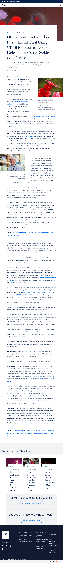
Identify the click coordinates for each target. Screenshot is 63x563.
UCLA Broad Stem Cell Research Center (29, 295)
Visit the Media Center (33, 520)
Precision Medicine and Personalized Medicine (35, 433)
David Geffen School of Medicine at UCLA (36, 292)
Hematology (42, 430)
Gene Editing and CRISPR (29, 430)
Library (50, 539)
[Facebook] (3, 549)
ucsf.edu (40, 378)
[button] (60, 5)
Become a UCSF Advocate (25, 532)
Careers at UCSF (40, 548)
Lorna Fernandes (13, 70)
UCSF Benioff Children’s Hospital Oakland (41, 116)
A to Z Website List (41, 532)
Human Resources (53, 537)
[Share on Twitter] (54, 561)
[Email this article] (60, 561)
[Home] (4, 5)
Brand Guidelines (40, 541)
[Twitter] (7, 549)
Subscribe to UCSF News (33, 503)
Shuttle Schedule (53, 550)
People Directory (53, 545)
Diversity (17, 430)
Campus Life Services (41, 544)
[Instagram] (11, 546)
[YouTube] (7, 546)
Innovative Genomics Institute (43, 401)
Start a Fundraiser (23, 539)
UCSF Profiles (52, 552)
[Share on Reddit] (57, 561)
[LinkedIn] (3, 546)
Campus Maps (39, 546)
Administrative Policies (42, 539)
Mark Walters (29, 136)
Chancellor (39, 551)
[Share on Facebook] (50, 561)
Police (50, 548)
